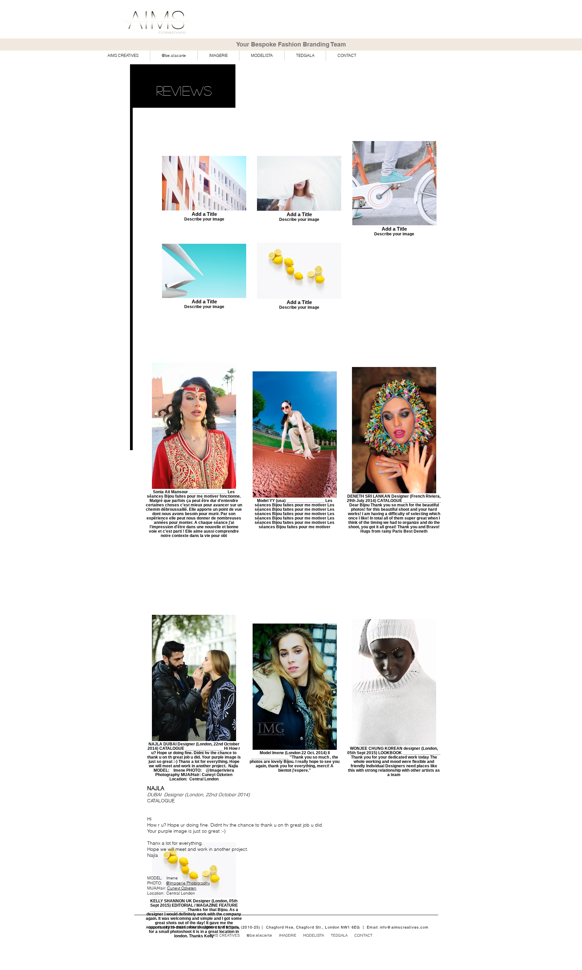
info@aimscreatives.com (404, 927)
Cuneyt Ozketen (181, 888)
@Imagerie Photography (188, 882)
